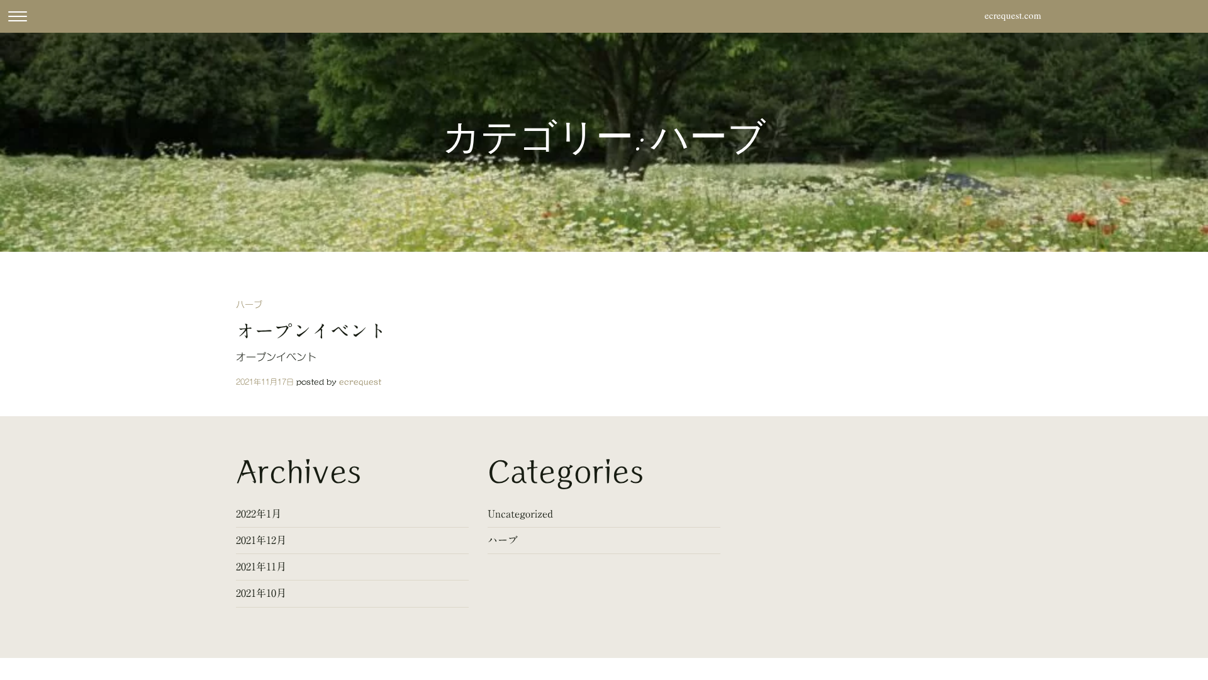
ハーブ (249, 304)
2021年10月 (261, 593)
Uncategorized (520, 514)
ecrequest (360, 381)
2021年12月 (261, 540)
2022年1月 (258, 514)
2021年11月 (261, 567)
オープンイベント (311, 331)
